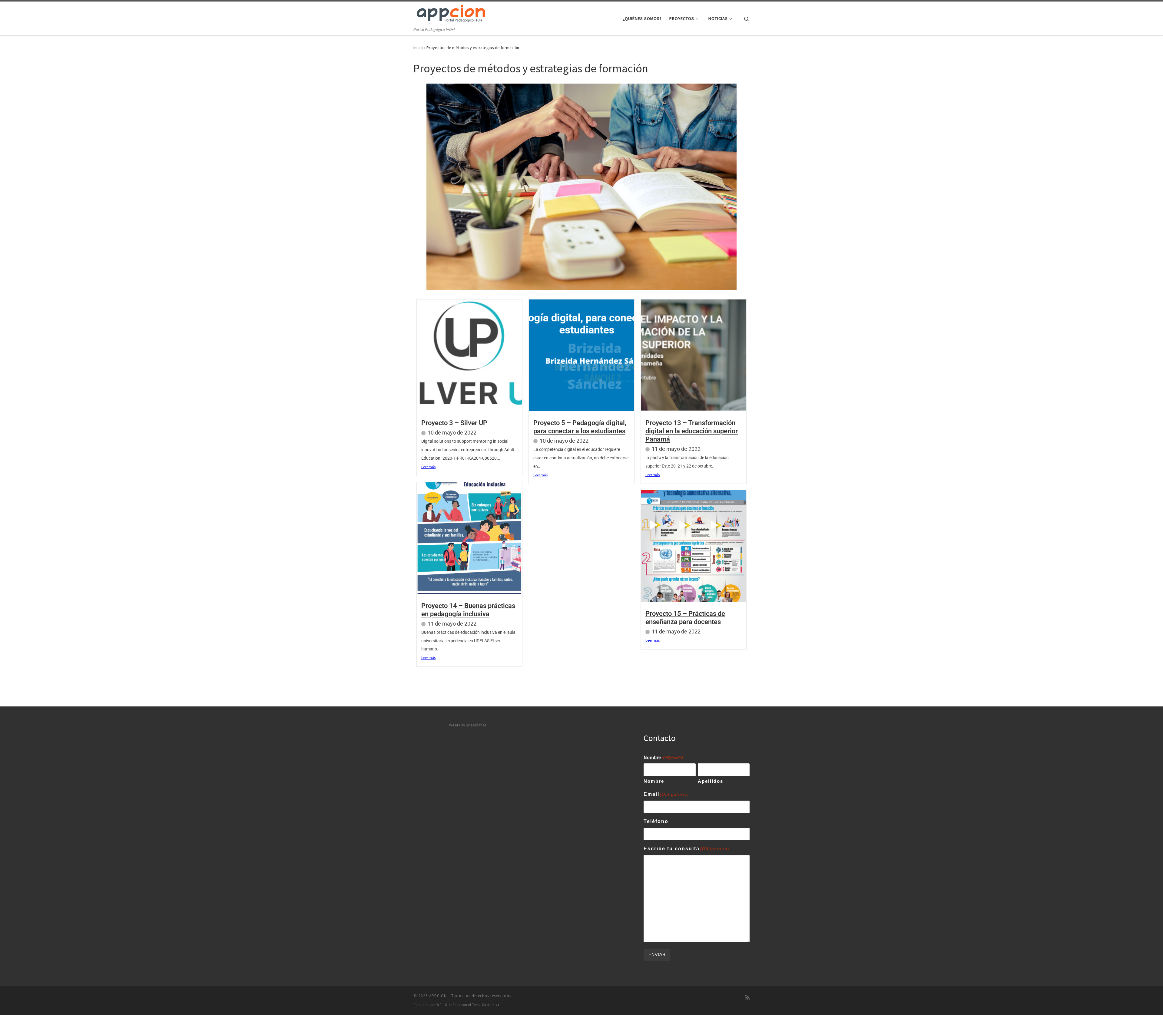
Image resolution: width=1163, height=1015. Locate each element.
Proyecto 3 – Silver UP (454, 423)
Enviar (657, 954)
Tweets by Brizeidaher (466, 725)
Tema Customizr (485, 1005)
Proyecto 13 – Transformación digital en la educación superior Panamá (691, 431)
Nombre (654, 781)
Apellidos (710, 781)
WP (439, 1005)
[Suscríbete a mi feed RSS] (747, 997)
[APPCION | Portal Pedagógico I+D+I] (451, 14)
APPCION (438, 995)
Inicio (418, 47)
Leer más (428, 467)
